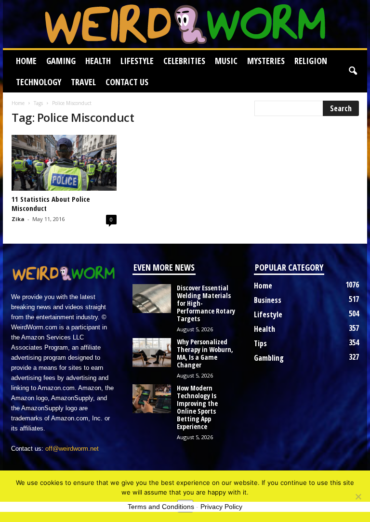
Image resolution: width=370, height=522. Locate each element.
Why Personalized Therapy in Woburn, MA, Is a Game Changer (205, 353)
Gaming (61, 60)
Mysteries (266, 60)
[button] (352, 71)
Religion (310, 60)
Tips (260, 343)
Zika (18, 218)
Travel (83, 82)
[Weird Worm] (185, 24)
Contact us (127, 82)
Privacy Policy (221, 506)
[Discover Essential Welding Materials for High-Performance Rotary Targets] (151, 298)
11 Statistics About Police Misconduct (51, 203)
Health (98, 60)
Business (267, 300)
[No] (358, 496)
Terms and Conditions (161, 506)
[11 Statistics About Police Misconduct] (64, 163)
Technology (38, 82)
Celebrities (184, 60)
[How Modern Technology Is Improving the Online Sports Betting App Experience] (151, 398)
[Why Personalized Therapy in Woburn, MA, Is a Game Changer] (151, 352)
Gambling (269, 357)
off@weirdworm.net (72, 448)
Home (26, 60)
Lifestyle (137, 60)
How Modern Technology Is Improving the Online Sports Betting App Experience (197, 407)
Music (226, 60)
